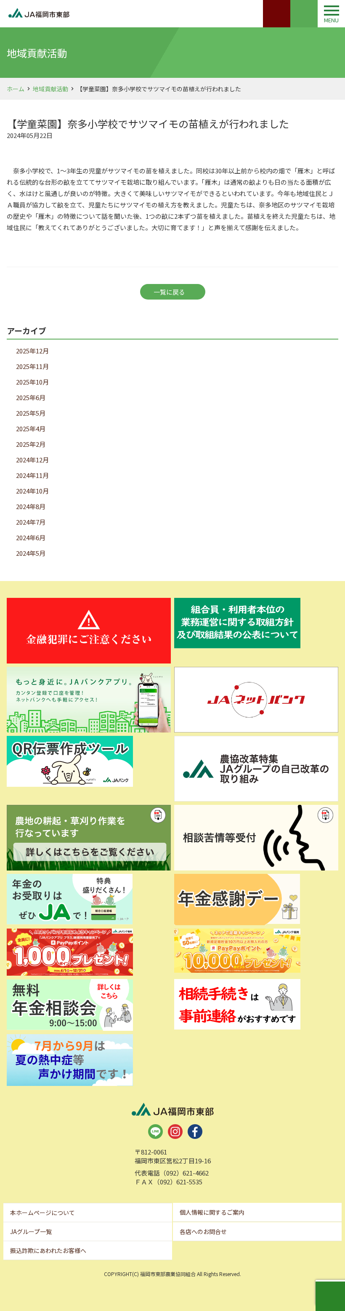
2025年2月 (30, 444)
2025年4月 (30, 428)
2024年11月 (32, 475)
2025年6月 (30, 397)
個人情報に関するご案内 (212, 1212)
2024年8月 (30, 506)
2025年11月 (32, 366)
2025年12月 (32, 350)
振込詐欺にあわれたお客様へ (48, 1250)
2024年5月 (30, 553)
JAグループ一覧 (31, 1231)
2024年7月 (30, 522)
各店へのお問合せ (203, 1231)
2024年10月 (32, 490)
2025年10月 (32, 381)
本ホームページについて (42, 1212)
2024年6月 (30, 537)
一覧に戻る (169, 291)
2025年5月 (30, 413)
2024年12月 (32, 459)
